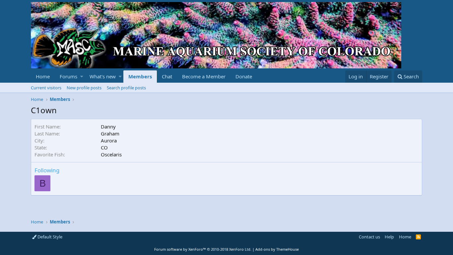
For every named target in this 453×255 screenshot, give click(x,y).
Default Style (49, 237)
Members (140, 76)
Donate (243, 76)
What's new (103, 76)
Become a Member (204, 76)
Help (389, 237)
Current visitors (46, 88)
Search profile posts (126, 88)
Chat (167, 76)
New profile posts (84, 88)
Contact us (369, 237)
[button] (82, 76)
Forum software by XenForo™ (202, 249)
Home (43, 76)
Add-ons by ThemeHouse (277, 249)
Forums (68, 76)
